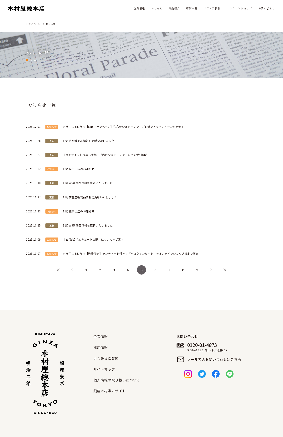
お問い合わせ (266, 8)
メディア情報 (211, 8)
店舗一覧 (191, 8)
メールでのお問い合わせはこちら (214, 359)
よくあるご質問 (106, 358)
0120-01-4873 (208, 347)
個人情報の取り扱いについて (116, 379)
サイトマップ (104, 369)
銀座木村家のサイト (109, 390)
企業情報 (139, 8)
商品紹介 (174, 8)
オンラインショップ (239, 8)
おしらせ (156, 8)
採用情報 (100, 347)
